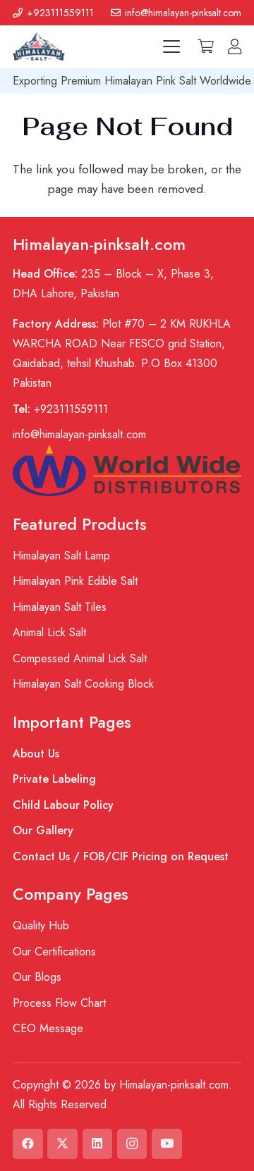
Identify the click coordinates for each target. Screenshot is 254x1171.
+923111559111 (60, 409)
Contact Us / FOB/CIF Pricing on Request (121, 856)
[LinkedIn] (98, 1144)
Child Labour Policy (63, 805)
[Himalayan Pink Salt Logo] (39, 46)
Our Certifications (54, 951)
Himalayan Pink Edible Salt (75, 581)
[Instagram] (132, 1144)
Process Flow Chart (59, 1003)
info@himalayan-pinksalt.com (79, 434)
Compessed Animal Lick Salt (80, 658)
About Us (36, 753)
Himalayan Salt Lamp (61, 555)
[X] (62, 1144)
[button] (172, 46)
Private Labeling (54, 779)
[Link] (234, 46)
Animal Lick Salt (49, 632)
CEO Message (48, 1028)
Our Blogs (37, 977)
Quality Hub (41, 925)
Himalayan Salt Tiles (60, 607)
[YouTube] (167, 1144)
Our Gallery (43, 830)
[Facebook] (28, 1144)
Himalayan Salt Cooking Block (83, 684)
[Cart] (205, 46)
